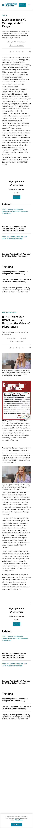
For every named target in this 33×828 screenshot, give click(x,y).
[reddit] (19, 51)
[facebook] (10, 51)
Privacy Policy (19, 819)
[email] (22, 51)
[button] (3, 5)
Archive (4, 15)
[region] (16, 821)
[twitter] (16, 51)
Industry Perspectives (9, 312)
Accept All (16, 824)
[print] (30, 51)
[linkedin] (13, 51)
